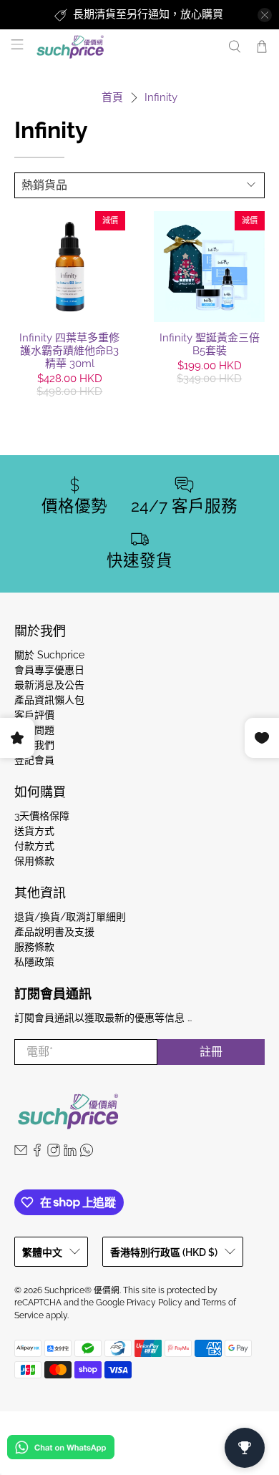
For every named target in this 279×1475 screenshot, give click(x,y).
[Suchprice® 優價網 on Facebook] (37, 1153)
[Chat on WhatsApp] (60, 1449)
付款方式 (34, 846)
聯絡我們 (34, 745)
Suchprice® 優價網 (81, 1290)
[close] (265, 15)
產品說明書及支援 (54, 932)
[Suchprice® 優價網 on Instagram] (53, 1153)
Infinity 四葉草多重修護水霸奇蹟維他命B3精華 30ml (69, 350)
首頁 (112, 97)
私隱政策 (34, 962)
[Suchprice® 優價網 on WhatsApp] (86, 1153)
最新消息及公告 (49, 685)
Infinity (161, 97)
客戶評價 (34, 715)
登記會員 (34, 760)
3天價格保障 (41, 816)
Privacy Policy (154, 1303)
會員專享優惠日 (49, 670)
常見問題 (34, 730)
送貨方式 (34, 831)
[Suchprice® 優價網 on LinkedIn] (70, 1153)
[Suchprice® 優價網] (124, 47)
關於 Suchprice (49, 655)
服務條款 (34, 947)
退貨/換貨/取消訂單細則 (70, 917)
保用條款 (34, 861)
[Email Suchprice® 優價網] (20, 1153)
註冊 (211, 1051)
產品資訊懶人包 (49, 700)
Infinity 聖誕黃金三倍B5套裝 (210, 344)
